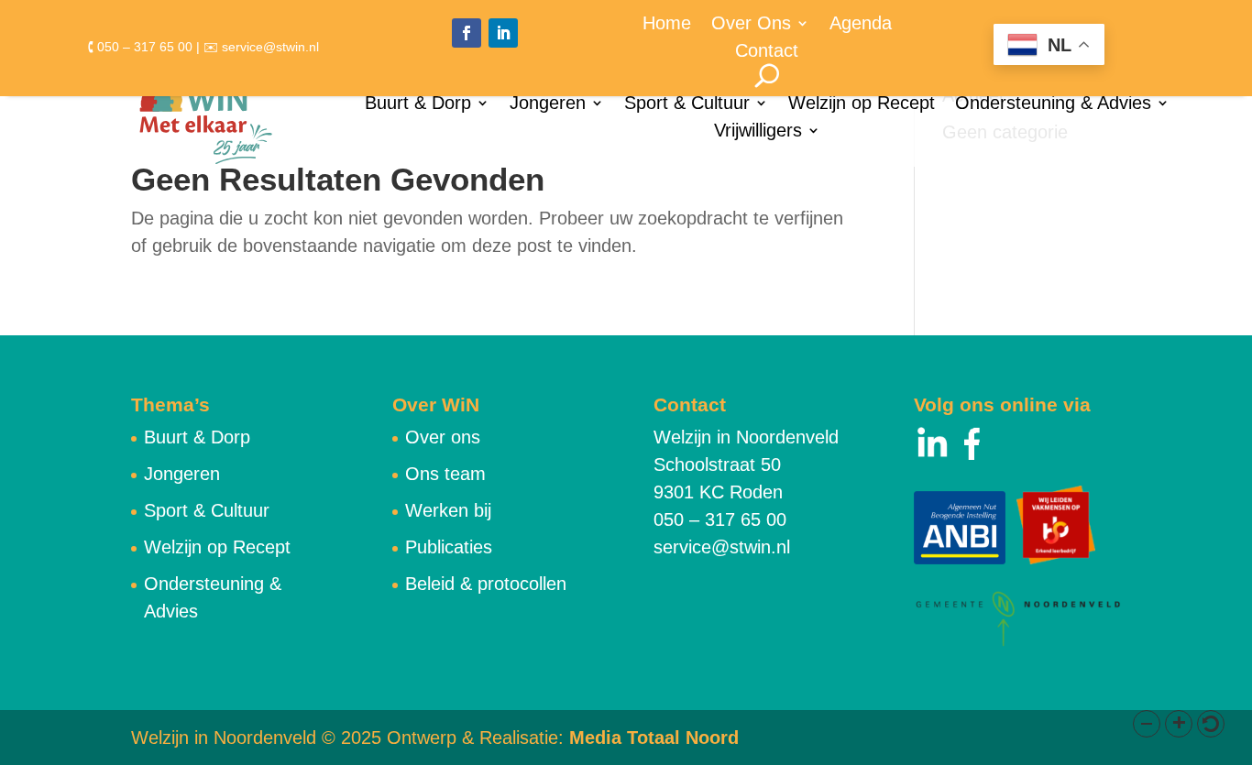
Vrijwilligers (758, 132)
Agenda (860, 24)
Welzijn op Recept (861, 104)
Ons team (445, 474)
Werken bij (448, 510)
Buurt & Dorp (418, 104)
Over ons (442, 437)
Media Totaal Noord (654, 737)
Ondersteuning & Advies (1053, 104)
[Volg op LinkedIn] (503, 33)
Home (666, 24)
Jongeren (548, 104)
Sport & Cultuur (687, 104)
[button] (1146, 724)
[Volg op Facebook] (466, 33)
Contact (766, 52)
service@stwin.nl (721, 547)
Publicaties (448, 547)
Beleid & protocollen (485, 584)
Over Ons (751, 24)
